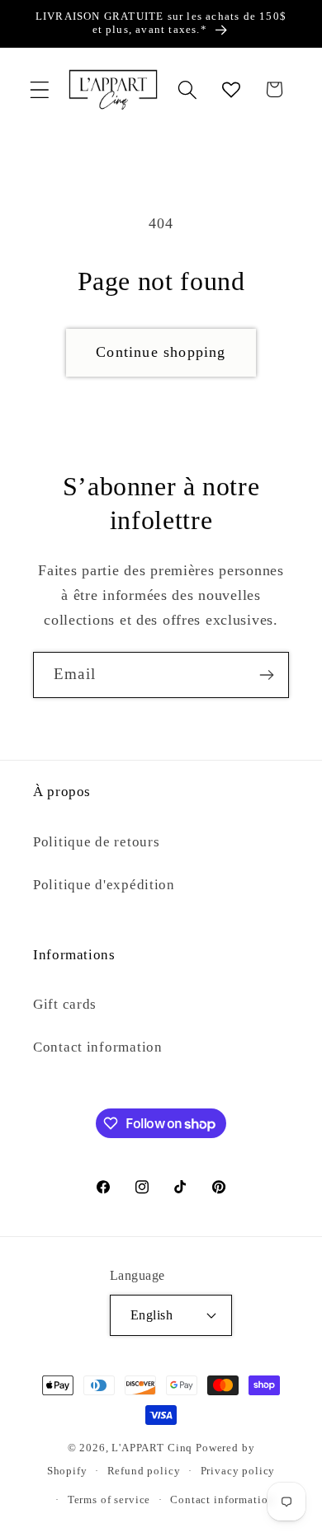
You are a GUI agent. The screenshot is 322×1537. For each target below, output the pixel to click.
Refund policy (144, 1470)
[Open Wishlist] (231, 89)
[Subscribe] (266, 675)
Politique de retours (96, 842)
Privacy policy (238, 1470)
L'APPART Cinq (151, 1447)
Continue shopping (160, 352)
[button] (40, 89)
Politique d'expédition (104, 885)
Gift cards (65, 1004)
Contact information (98, 1047)
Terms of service (109, 1499)
